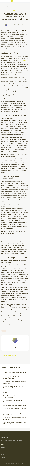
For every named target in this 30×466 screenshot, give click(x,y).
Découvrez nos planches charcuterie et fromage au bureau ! (14, 418)
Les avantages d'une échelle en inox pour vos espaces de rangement (14, 377)
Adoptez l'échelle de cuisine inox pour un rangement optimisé (13, 396)
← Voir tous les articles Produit (9, 355)
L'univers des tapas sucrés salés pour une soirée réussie (15, 391)
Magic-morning (22, 60)
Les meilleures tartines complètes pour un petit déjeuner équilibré (14, 423)
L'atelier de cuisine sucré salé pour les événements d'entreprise (12, 401)
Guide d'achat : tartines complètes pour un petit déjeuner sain (14, 382)
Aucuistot (4, 437)
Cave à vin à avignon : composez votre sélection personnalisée (14, 409)
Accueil (3, 6)
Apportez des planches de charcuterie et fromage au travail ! (13, 387)
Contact (3, 457)
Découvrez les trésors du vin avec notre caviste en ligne (14, 373)
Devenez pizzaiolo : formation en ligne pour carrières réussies (13, 413)
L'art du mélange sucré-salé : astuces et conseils (15, 405)
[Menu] (17, 1)
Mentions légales (5, 454)
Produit (7, 6)
